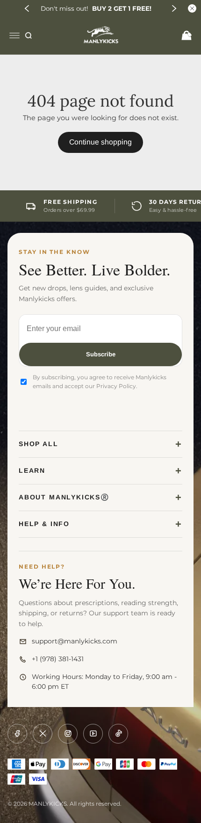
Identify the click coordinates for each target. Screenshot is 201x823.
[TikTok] (118, 734)
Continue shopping (100, 142)
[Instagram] (68, 734)
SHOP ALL (38, 444)
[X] (42, 734)
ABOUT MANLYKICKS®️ (64, 497)
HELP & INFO (44, 523)
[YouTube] (93, 734)
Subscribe (100, 354)
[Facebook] (17, 734)
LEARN (32, 470)
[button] (27, 8)
